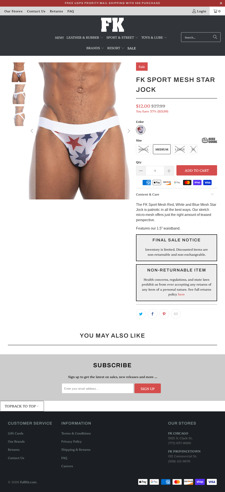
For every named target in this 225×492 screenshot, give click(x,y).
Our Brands (16, 441)
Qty (139, 162)
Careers (67, 466)
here (181, 294)
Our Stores (13, 11)
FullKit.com (28, 482)
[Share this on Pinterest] (164, 314)
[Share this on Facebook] (152, 314)
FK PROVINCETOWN (184, 451)
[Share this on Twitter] (141, 314)
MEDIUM (161, 149)
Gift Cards (15, 433)
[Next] (128, 130)
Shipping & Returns (76, 449)
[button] (85, 37)
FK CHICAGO (178, 433)
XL (193, 149)
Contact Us (36, 11)
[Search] (215, 37)
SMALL (143, 149)
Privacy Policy (71, 441)
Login (201, 11)
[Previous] (32, 130)
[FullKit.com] (112, 25)
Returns (56, 11)
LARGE (180, 149)
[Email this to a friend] (176, 314)
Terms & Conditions (76, 433)
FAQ (70, 11)
